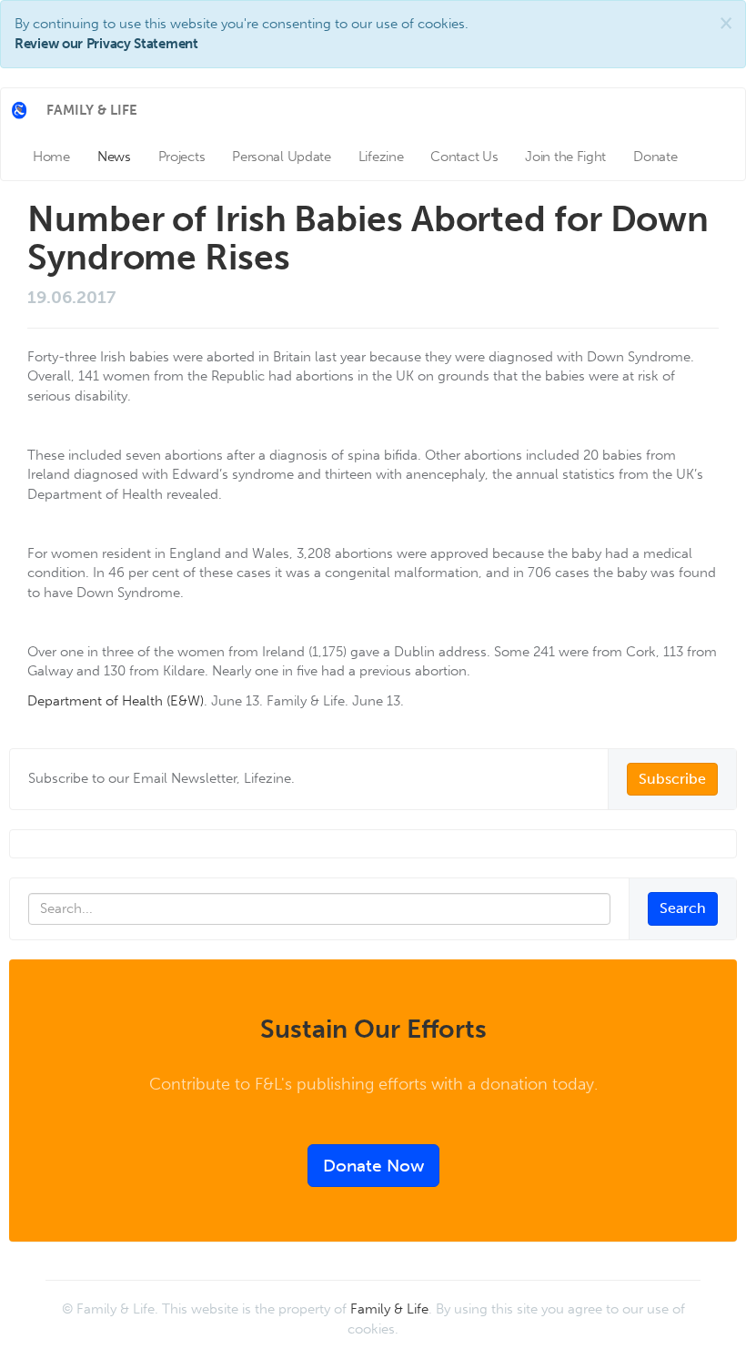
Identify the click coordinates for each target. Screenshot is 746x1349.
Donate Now (373, 1165)
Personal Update (281, 156)
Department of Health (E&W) (115, 701)
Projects (182, 156)
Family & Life (389, 1309)
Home (51, 156)
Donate (655, 156)
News (114, 156)
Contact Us (464, 156)
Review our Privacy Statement (106, 44)
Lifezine (381, 156)
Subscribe (672, 778)
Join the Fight (565, 156)
